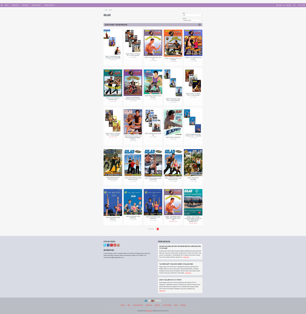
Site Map (183, 305)
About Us (157, 305)
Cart (302, 5)
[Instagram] (118, 245)
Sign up (288, 5)
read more (186, 257)
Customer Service (138, 305)
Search (176, 305)
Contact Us (149, 305)
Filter (184, 13)
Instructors (15, 5)
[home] (2, 5)
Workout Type (36, 5)
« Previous (151, 229)
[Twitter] (105, 245)
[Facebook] (108, 245)
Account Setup (167, 305)
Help (128, 305)
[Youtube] (115, 245)
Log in (280, 5)
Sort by (184, 18)
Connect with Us (49, 5)
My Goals (25, 5)
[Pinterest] (111, 245)
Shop (6, 5)
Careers (122, 305)
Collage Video (149, 310)
